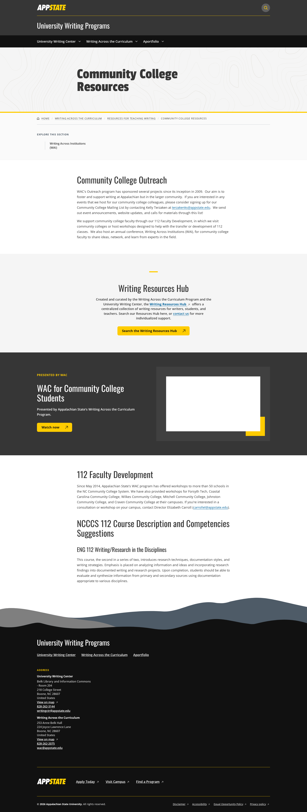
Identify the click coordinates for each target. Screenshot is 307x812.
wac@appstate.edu (50, 748)
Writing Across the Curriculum (109, 41)
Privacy (258, 804)
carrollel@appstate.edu (210, 507)
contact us (181, 313)
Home (45, 118)
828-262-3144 (46, 706)
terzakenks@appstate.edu (191, 207)
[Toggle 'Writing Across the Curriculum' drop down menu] (136, 41)
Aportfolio (151, 41)
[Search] (266, 8)
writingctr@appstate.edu (53, 711)
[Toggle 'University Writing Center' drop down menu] (79, 41)
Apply (85, 781)
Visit (115, 781)
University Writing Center (56, 41)
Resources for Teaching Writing (131, 118)
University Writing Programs (73, 25)
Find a (148, 781)
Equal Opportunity (228, 804)
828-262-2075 (46, 744)
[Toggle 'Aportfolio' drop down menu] (162, 41)
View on (45, 702)
